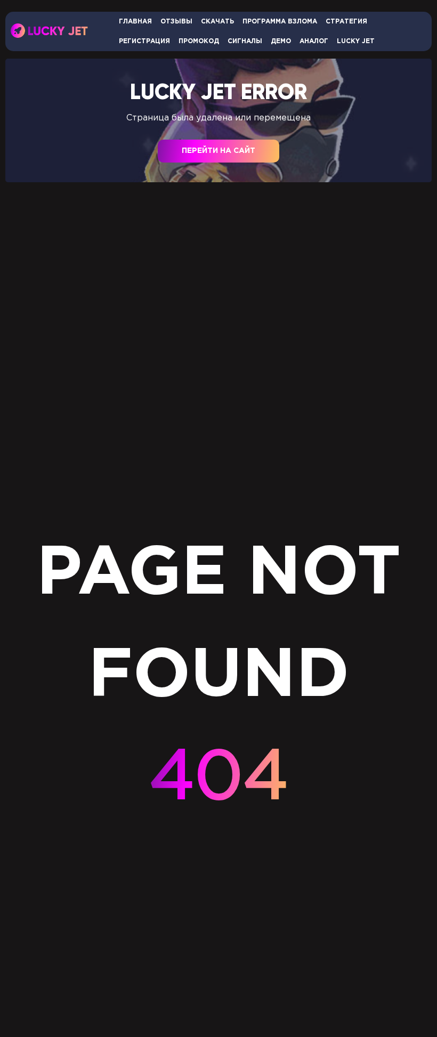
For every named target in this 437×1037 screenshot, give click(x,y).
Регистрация (144, 41)
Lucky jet (356, 41)
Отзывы (176, 22)
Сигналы (245, 41)
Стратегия (346, 22)
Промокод (199, 41)
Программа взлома (279, 22)
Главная (135, 22)
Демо (281, 41)
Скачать (217, 22)
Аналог (314, 41)
